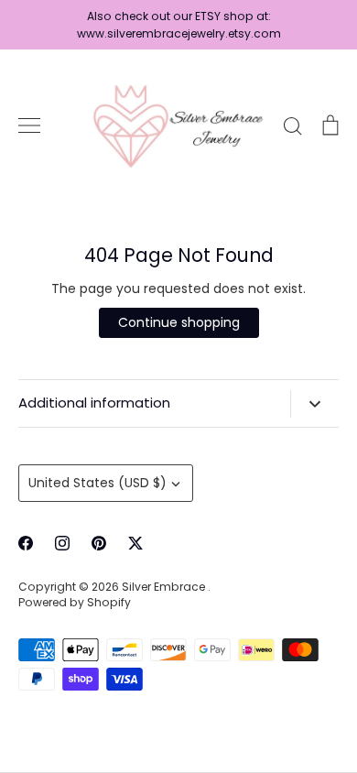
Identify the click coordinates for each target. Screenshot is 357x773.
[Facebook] (25, 543)
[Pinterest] (99, 543)
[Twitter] (135, 543)
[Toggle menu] (29, 125)
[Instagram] (62, 543)
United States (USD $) (97, 483)
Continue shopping (179, 322)
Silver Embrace (165, 586)
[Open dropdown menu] (314, 404)
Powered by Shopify (74, 602)
